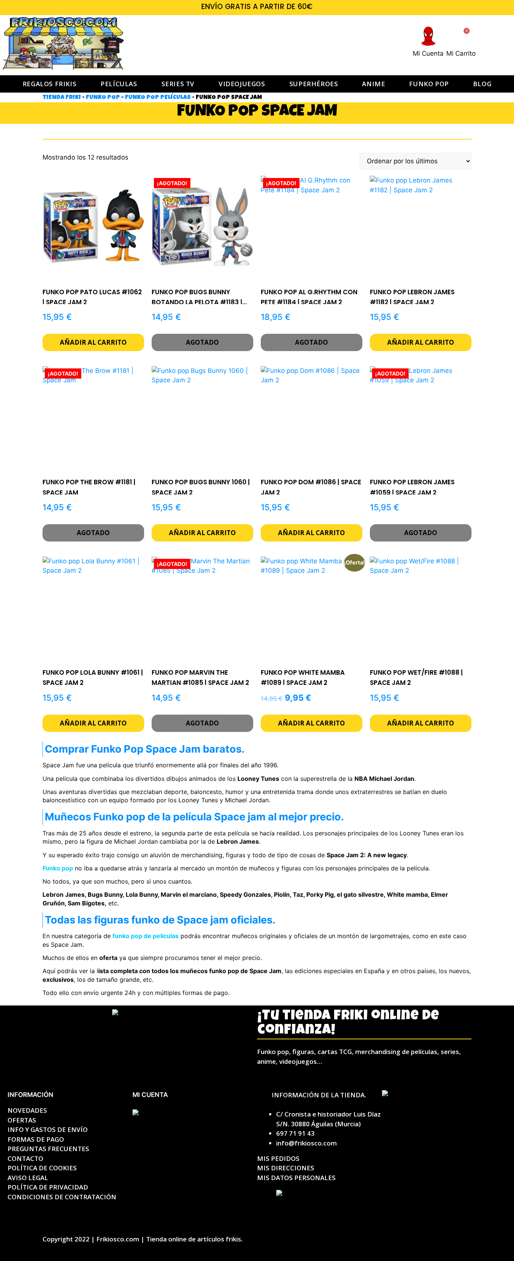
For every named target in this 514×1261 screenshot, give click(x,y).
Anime (373, 83)
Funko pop (429, 83)
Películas (118, 83)
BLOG (482, 83)
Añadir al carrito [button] (93, 342)
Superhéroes (313, 83)
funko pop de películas (146, 936)
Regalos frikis (49, 83)
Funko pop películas (158, 98)
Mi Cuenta (428, 53)
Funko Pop (103, 98)
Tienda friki (62, 98)
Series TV (178, 83)
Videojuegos (242, 83)
